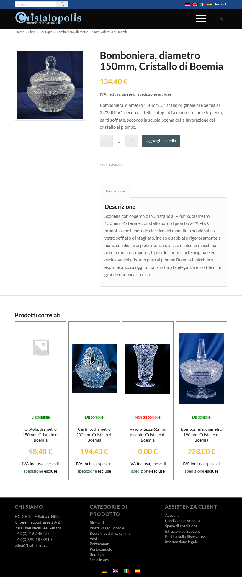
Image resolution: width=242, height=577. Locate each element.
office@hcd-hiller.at (31, 545)
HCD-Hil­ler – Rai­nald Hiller (37, 516)
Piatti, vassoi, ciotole (107, 528)
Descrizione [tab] (115, 191)
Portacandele (101, 549)
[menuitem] (188, 4)
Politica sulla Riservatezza (187, 536)
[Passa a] (187, 4)
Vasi (93, 538)
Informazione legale (181, 542)
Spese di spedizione (181, 526)
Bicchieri (97, 522)
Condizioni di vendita (182, 520)
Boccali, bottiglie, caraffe (110, 533)
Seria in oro (99, 560)
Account (220, 4)
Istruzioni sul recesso (182, 531)
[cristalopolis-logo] (48, 20)
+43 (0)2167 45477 (32, 533)
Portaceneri (99, 544)
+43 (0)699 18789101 (34, 539)
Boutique (97, 554)
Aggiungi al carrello (161, 140)
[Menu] (198, 22)
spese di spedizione (139, 94)
